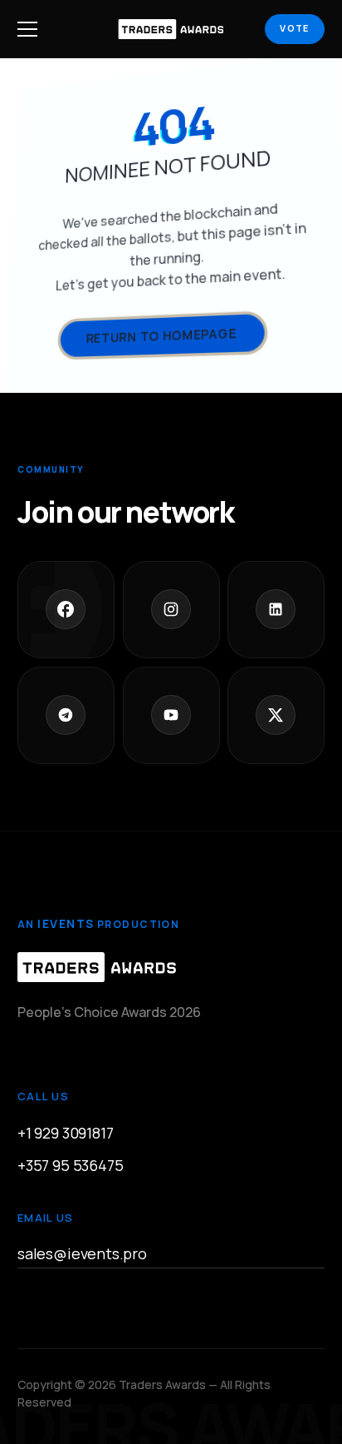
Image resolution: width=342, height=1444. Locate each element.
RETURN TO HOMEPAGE (161, 336)
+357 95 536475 (70, 1164)
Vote (294, 28)
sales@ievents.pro (82, 1253)
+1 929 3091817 (65, 1132)
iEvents (65, 923)
